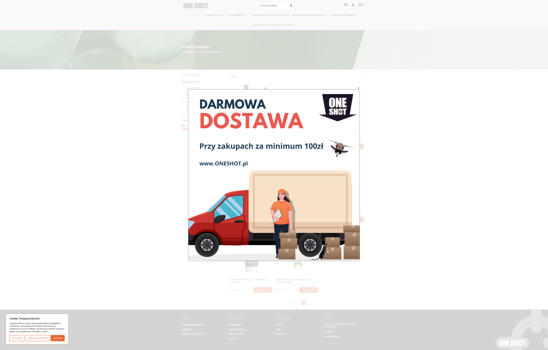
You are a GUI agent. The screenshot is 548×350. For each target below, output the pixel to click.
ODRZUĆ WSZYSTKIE (37, 338)
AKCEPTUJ (57, 338)
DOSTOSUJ (17, 338)
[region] (37, 329)
